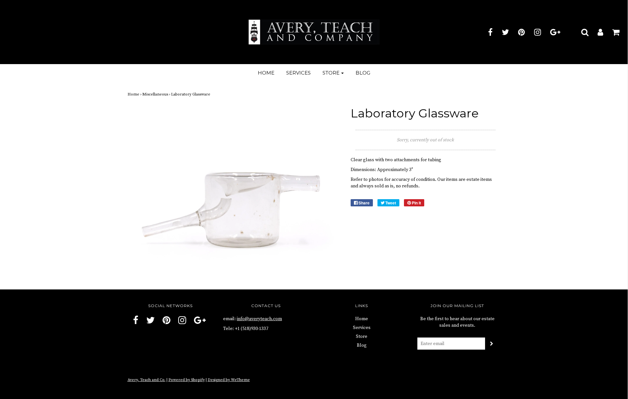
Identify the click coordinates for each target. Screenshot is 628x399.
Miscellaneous (155, 94)
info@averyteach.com (259, 319)
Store (361, 336)
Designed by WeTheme (229, 379)
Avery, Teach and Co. (147, 379)
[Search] (580, 32)
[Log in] (596, 32)
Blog (363, 73)
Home (266, 73)
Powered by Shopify (186, 379)
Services (298, 73)
